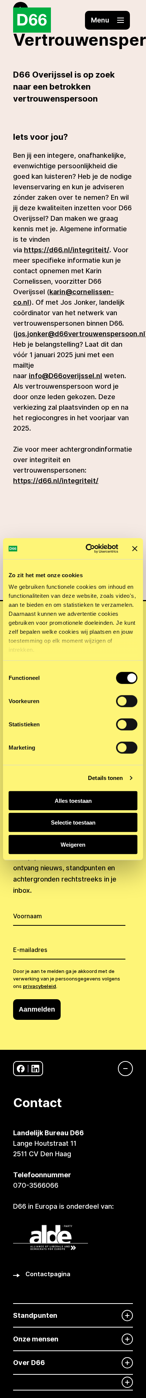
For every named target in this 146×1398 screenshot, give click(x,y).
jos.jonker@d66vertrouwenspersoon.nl (80, 334)
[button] (107, 20)
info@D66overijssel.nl (65, 376)
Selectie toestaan (73, 822)
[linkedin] (35, 1069)
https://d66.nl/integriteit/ (66, 250)
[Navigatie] (121, 1068)
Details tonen (105, 778)
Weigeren (73, 844)
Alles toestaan (73, 800)
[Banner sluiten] (134, 548)
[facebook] (21, 1069)
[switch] (126, 701)
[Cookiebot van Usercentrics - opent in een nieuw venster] (88, 549)
